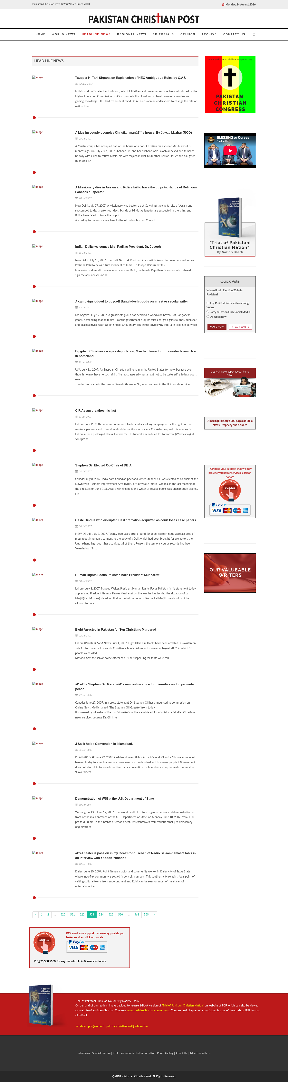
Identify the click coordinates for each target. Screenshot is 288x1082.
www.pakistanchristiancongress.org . (148, 1010)
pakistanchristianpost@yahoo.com (127, 1026)
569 (146, 914)
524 (101, 914)
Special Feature (101, 1053)
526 (120, 914)
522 (82, 914)
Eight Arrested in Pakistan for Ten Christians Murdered (115, 629)
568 (136, 914)
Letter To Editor (146, 1053)
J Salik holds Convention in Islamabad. (104, 743)
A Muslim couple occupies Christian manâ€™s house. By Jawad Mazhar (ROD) (133, 132)
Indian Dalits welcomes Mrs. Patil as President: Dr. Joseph (118, 246)
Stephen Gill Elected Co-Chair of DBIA (103, 465)
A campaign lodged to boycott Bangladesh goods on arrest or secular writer (131, 301)
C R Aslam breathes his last (95, 410)
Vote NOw (217, 327)
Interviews (84, 1053)
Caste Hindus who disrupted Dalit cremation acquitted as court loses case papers (135, 520)
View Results (240, 327)
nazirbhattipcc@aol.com (90, 1026)
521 (72, 914)
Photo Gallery (165, 1053)
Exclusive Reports (124, 1053)
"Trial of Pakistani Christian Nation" (183, 1005)
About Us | (182, 1053)
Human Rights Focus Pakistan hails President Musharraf (117, 575)
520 (63, 914)
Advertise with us (199, 1053)
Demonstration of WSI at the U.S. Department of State (114, 798)
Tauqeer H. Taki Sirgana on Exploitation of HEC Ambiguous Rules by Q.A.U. (131, 77)
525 (111, 914)
